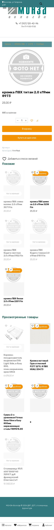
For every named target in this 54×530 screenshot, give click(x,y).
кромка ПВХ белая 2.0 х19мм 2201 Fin (13, 300)
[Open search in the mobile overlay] (40, 3)
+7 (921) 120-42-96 (28, 25)
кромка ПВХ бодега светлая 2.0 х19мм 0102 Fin (13, 253)
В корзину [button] (41, 173)
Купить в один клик (27, 138)
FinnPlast (40, 44)
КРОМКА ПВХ (20, 44)
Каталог (8, 44)
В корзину (27, 129)
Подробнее (41, 327)
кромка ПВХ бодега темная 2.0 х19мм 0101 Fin (40, 253)
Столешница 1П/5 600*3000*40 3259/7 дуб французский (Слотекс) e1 (13, 474)
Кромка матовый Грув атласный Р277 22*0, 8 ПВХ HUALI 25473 (39, 365)
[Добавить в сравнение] (37, 120)
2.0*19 (30, 44)
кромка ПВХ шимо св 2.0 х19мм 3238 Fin (39, 204)
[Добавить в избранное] (31, 120)
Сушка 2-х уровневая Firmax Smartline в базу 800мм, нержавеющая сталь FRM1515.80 (13, 422)
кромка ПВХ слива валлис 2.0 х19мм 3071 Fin (13, 204)
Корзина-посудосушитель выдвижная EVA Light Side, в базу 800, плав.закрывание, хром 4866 (13, 363)
